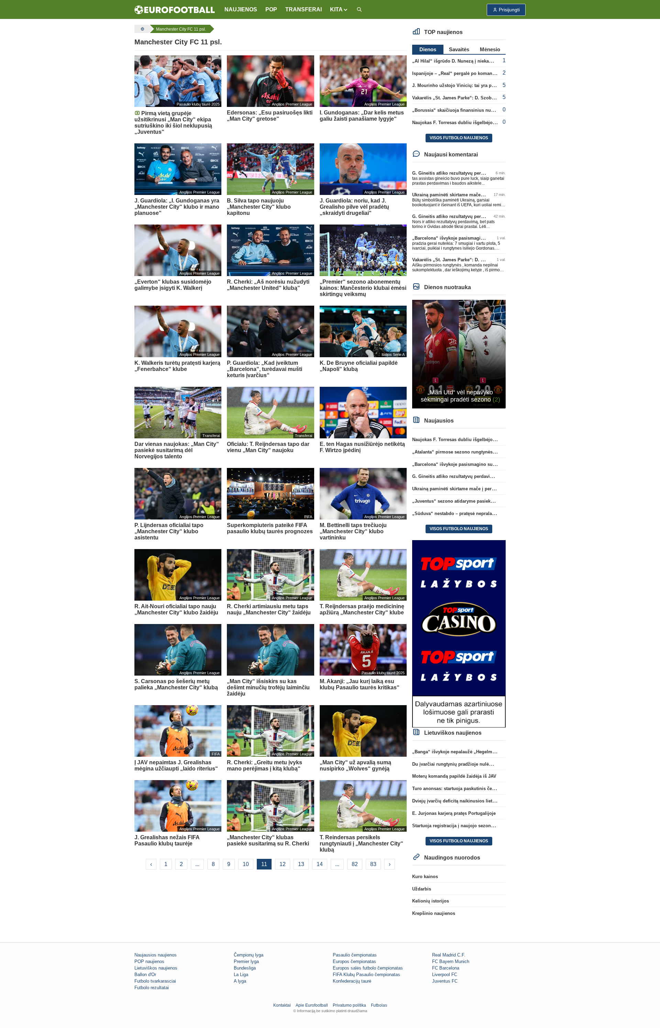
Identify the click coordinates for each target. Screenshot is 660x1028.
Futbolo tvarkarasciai (155, 981)
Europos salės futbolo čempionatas (368, 968)
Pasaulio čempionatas (355, 955)
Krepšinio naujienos (433, 913)
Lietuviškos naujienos (155, 968)
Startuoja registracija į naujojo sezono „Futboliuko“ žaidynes (477, 825)
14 (320, 864)
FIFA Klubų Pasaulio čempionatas (366, 974)
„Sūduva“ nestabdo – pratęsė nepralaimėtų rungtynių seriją (475, 513)
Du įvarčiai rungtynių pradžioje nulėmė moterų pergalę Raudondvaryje (487, 764)
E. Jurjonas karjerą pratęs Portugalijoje (454, 813)
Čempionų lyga (248, 955)
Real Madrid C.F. (448, 955)
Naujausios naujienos (155, 955)
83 (373, 864)
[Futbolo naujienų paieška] (359, 10)
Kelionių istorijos (430, 901)
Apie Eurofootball (312, 1005)
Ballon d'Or (145, 974)
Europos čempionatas (354, 961)
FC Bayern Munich (450, 961)
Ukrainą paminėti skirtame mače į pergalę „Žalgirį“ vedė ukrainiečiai (485, 194)
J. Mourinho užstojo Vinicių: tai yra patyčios (459, 85)
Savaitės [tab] (459, 49)
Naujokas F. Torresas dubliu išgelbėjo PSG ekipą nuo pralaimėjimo (484, 122)
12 (282, 864)
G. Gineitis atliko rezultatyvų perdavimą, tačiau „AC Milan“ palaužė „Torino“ (493, 476)
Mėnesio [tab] (490, 49)
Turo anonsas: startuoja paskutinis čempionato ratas (468, 788)
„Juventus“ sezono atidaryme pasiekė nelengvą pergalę (471, 501)
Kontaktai (282, 1005)
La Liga (241, 974)
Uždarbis (421, 889)
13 (301, 864)
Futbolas (379, 1005)
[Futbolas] (141, 29)
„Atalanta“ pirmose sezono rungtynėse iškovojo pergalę (472, 452)
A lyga (240, 981)
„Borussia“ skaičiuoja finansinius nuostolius (460, 110)
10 (246, 864)
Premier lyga (246, 961)
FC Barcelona (445, 968)
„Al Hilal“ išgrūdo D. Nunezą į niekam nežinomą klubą (470, 61)
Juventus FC (445, 981)
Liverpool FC (444, 974)
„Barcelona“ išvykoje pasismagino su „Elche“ (461, 238)
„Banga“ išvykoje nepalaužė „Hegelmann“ (457, 751)
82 (355, 864)
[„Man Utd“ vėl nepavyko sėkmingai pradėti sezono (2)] (459, 354)
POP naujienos (149, 961)
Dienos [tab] (427, 49)
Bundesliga (245, 968)
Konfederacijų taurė (352, 981)
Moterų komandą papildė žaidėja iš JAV (454, 776)
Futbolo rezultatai (151, 987)
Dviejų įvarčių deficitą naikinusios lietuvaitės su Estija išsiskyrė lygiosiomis (493, 800)
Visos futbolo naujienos (459, 137)
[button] (339, 9)
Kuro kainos (425, 876)
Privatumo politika (349, 1005)
